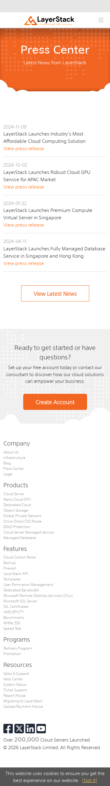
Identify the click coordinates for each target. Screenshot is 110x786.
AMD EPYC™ (13, 611)
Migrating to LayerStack (22, 700)
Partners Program (17, 648)
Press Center (13, 468)
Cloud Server (13, 493)
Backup (9, 562)
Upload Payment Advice (23, 706)
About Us (10, 451)
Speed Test (12, 628)
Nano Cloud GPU (17, 499)
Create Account (55, 401)
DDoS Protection (16, 526)
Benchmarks (13, 617)
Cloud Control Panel (19, 557)
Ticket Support (15, 689)
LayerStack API (15, 573)
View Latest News (55, 293)
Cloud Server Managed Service (28, 532)
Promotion (12, 653)
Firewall (9, 568)
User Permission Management (28, 584)
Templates (11, 578)
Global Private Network (22, 515)
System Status (14, 684)
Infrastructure (14, 457)
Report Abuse (14, 695)
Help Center (13, 678)
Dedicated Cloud (17, 504)
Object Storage (15, 510)
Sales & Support (16, 673)
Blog (7, 462)
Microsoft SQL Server (20, 600)
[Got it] (89, 780)
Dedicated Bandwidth (21, 589)
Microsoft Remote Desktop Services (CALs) (38, 595)
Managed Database (19, 537)
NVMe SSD (11, 622)
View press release (23, 148)
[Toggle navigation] (101, 20)
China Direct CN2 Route (22, 521)
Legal (8, 473)
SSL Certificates (15, 606)
